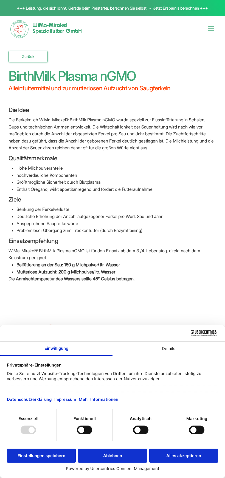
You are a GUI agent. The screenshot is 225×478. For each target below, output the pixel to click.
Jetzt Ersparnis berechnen (176, 8)
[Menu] (211, 28)
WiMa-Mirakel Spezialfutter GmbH (56, 29)
